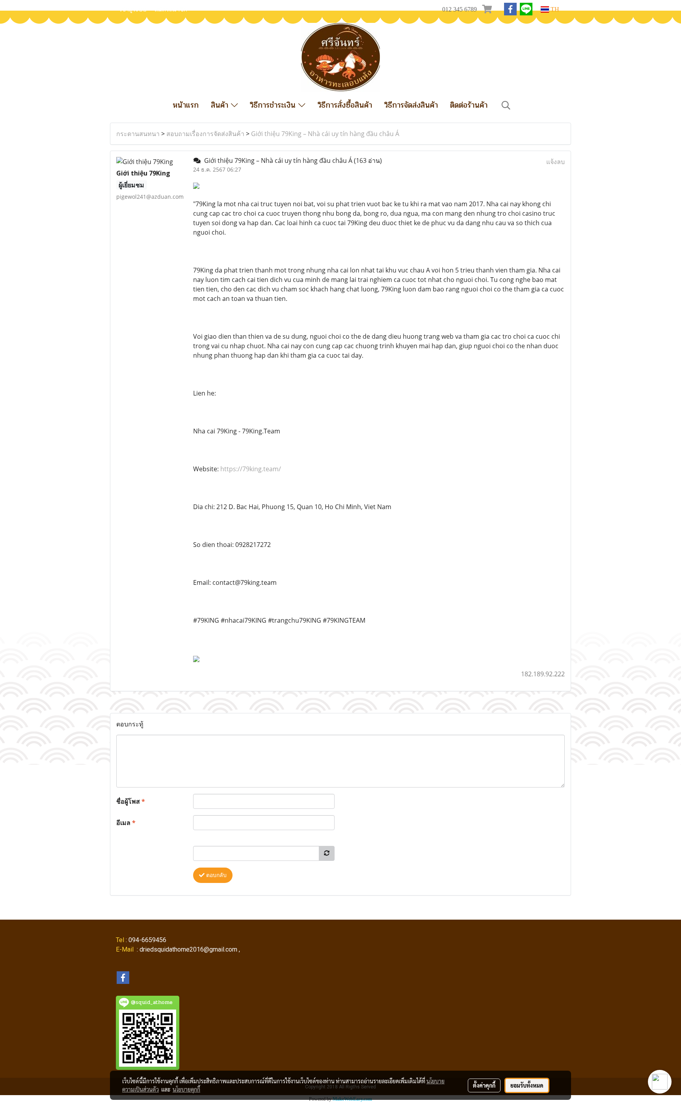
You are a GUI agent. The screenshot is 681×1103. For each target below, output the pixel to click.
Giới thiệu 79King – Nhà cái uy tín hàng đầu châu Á (325, 133)
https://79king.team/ (250, 469)
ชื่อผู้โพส (130, 801)
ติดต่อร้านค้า (468, 105)
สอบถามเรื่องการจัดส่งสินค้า (205, 133)
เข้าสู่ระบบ (133, 9)
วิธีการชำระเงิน (274, 105)
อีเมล (126, 822)
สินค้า (221, 105)
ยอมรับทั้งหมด (526, 1085)
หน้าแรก (186, 105)
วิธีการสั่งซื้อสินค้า (345, 105)
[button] (506, 105)
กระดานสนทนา (138, 133)
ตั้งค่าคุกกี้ (484, 1085)
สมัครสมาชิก (170, 9)
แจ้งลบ (555, 161)
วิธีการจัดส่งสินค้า (411, 105)
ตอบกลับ (216, 875)
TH (554, 9)
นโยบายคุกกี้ (186, 1089)
